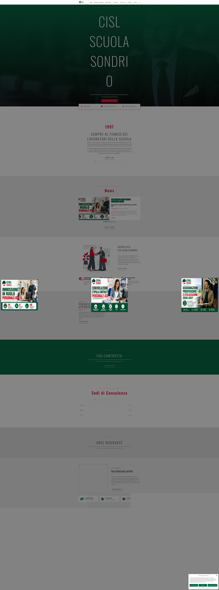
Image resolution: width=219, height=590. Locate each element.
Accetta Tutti (193, 585)
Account (135, 2)
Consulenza (115, 2)
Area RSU (129, 2)
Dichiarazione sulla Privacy (205, 587)
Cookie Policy (198, 587)
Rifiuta (203, 585)
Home (91, 2)
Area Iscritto (122, 2)
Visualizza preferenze (212, 585)
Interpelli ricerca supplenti (99, 2)
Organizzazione (108, 2)
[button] (216, 575)
